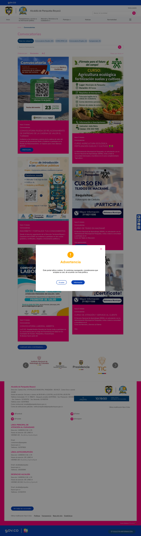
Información (78, 282)
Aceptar (61, 282)
